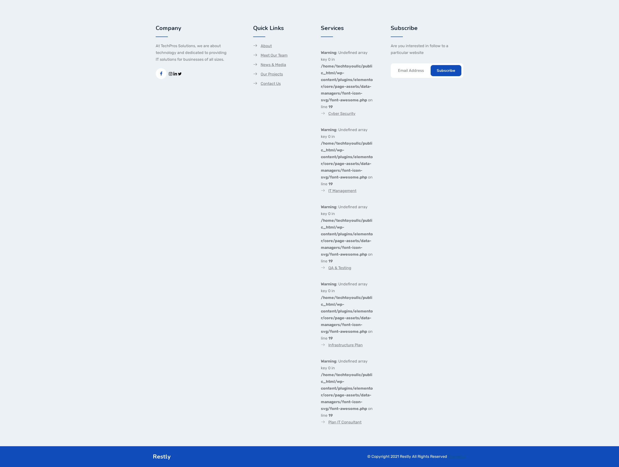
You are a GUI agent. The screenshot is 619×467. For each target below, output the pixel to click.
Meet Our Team (274, 55)
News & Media (273, 64)
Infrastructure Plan (345, 345)
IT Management (342, 190)
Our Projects (272, 74)
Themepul (457, 456)
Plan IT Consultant (344, 422)
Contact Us (271, 83)
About (266, 46)
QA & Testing (339, 268)
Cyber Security (341, 113)
